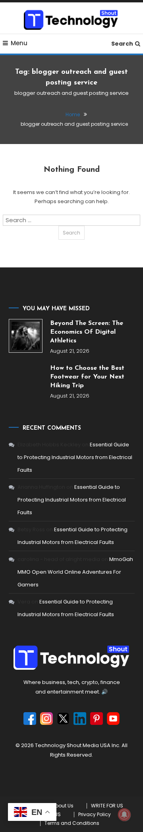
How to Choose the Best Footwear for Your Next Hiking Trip (87, 377)
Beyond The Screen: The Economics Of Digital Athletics (86, 332)
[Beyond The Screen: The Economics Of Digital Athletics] (26, 336)
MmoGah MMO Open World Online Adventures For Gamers (75, 571)
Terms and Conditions (71, 823)
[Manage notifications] (124, 814)
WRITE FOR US (107, 806)
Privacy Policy (94, 814)
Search (122, 44)
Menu (19, 43)
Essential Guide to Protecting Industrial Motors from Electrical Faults (74, 457)
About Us (62, 806)
